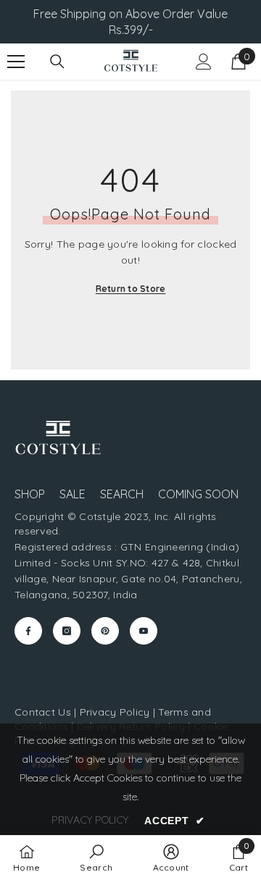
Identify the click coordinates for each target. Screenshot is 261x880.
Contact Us (42, 711)
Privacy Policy (115, 711)
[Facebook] (28, 631)
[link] (96, 857)
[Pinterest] (105, 631)
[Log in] (204, 62)
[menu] (16, 61)
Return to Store (131, 288)
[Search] (57, 61)
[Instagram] (66, 631)
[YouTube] (143, 631)
